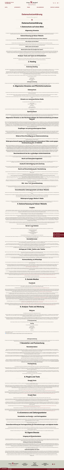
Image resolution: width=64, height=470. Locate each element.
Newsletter (35, 464)
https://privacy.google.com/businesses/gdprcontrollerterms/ (47, 405)
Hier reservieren (4, 468)
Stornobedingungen (34, 465)
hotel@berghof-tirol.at (9, 2)
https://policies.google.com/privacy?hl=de (50, 390)
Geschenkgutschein (45, 464)
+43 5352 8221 (8, 3)
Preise (28, 7)
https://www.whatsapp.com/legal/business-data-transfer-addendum (47, 277)
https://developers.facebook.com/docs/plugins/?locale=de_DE (41, 287)
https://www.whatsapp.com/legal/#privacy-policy (32, 266)
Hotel (6, 7)
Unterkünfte (17, 7)
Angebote (45, 463)
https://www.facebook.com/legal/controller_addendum (41, 297)
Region (45, 465)
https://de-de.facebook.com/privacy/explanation (46, 291)
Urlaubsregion (40, 7)
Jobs (35, 463)
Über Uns (34, 462)
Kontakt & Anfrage (54, 7)
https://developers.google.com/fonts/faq (28, 390)
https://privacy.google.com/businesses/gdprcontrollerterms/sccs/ (32, 406)
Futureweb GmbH (9, 469)
